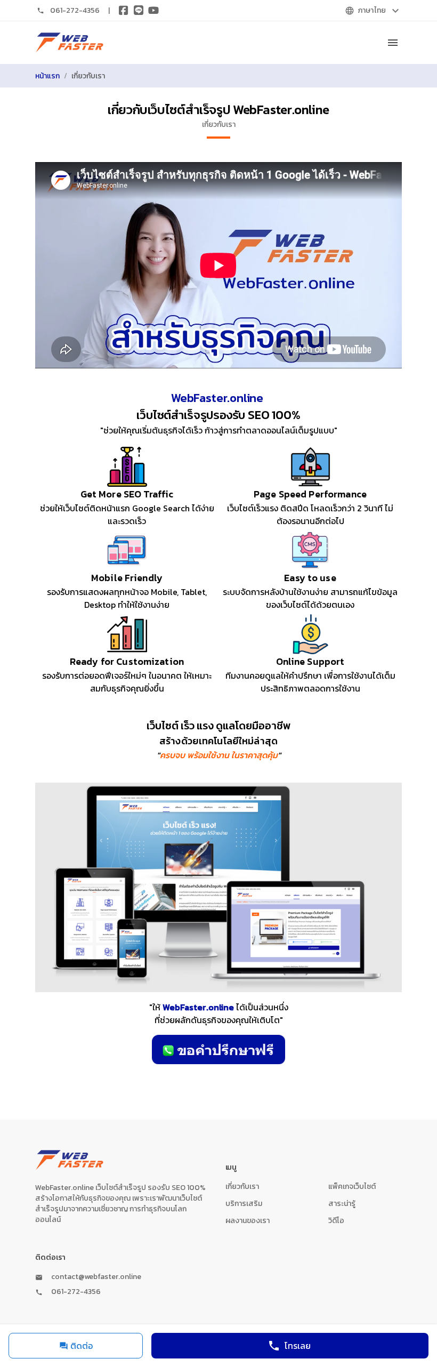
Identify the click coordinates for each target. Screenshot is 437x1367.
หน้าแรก (47, 76)
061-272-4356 (75, 10)
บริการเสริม (243, 1203)
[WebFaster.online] (69, 42)
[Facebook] (123, 10)
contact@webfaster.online (96, 1277)
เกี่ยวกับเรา (242, 1186)
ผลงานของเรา (247, 1220)
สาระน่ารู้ (341, 1203)
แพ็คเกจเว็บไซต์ (352, 1186)
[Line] (138, 10)
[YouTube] (153, 10)
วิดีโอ (336, 1220)
